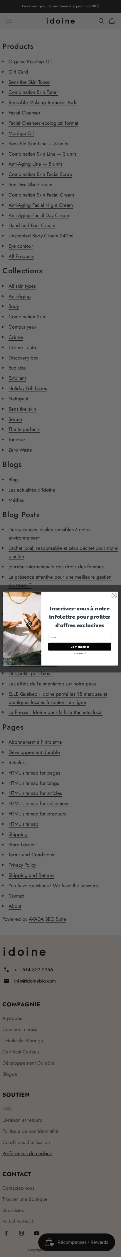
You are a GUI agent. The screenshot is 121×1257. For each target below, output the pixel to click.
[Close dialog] (114, 595)
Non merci (79, 653)
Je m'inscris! (79, 646)
